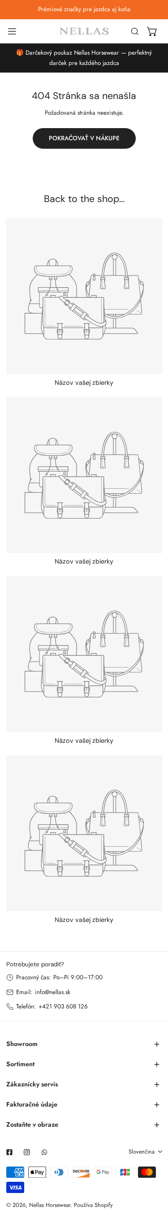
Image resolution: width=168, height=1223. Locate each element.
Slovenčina (142, 1152)
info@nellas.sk (52, 992)
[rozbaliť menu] (12, 31)
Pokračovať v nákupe (84, 138)
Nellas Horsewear (49, 1205)
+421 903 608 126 (63, 1006)
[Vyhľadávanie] (135, 31)
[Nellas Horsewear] (84, 31)
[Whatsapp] (44, 1152)
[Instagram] (26, 1152)
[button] (152, 31)
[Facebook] (9, 1152)
